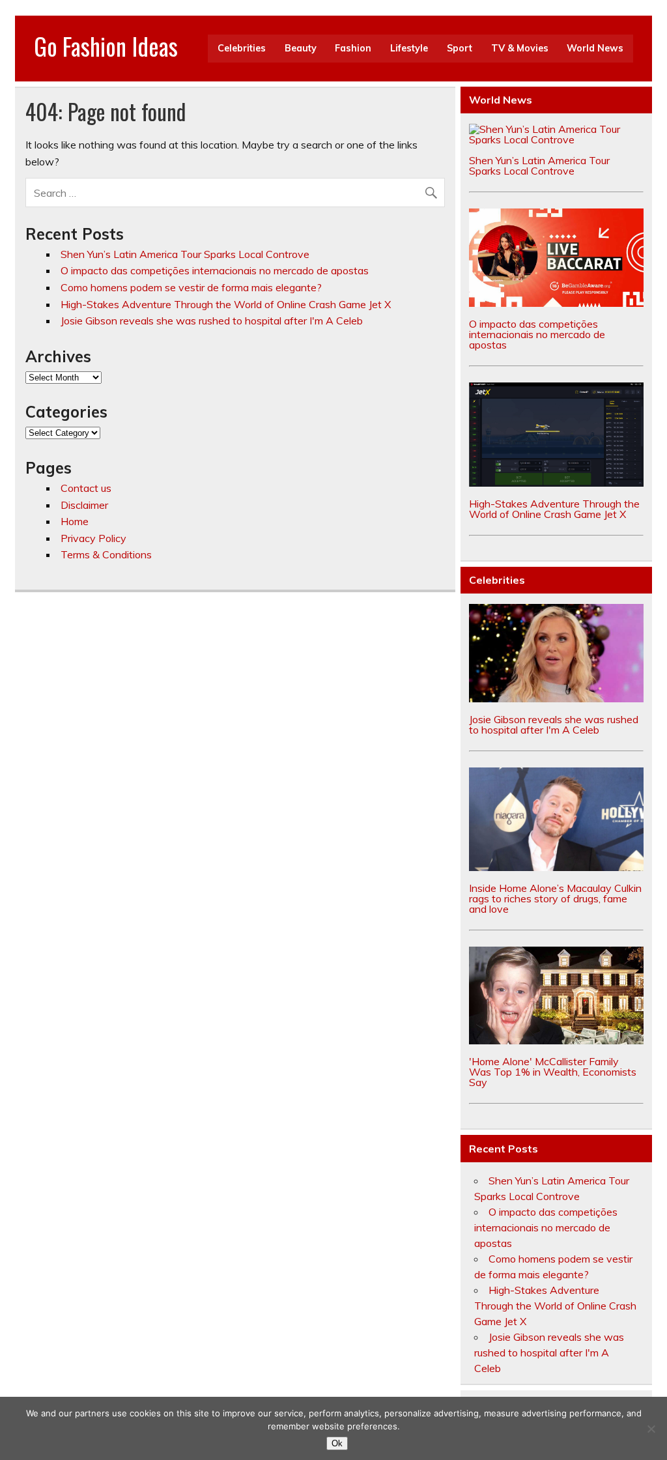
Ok (337, 1443)
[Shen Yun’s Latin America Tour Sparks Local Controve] (556, 139)
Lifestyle (409, 48)
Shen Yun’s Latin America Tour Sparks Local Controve (185, 254)
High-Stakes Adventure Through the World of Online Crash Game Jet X (226, 304)
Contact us (86, 487)
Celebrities (242, 48)
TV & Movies (519, 48)
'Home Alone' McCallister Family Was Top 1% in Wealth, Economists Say (552, 1072)
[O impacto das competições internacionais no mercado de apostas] (556, 302)
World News (595, 48)
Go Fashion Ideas (106, 46)
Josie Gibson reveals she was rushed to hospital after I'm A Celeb (212, 320)
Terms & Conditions (106, 554)
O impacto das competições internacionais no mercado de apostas (215, 270)
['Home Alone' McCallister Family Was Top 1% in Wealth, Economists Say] (556, 1040)
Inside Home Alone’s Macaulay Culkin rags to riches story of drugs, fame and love (555, 898)
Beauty (301, 48)
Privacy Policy (93, 538)
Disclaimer (84, 504)
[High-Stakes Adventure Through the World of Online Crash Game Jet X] (556, 482)
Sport (459, 48)
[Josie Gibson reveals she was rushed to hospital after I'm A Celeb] (556, 698)
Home (75, 521)
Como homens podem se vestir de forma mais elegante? (191, 287)
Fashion (353, 48)
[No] (650, 1428)
